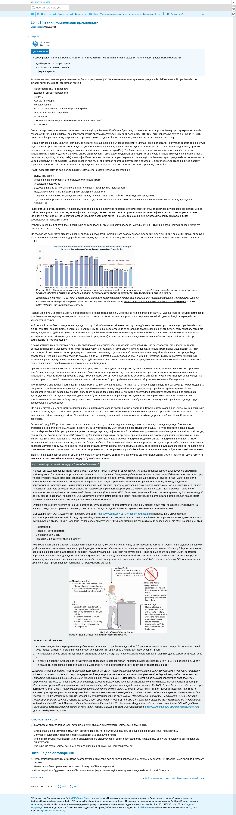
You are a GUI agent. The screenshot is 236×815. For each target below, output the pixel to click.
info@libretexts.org (145, 807)
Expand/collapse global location (203, 13)
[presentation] (148, 225)
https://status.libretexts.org (52, 810)
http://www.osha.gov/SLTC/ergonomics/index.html (125, 513)
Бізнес (61, 14)
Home (44, 14)
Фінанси (78, 14)
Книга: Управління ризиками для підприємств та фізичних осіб (125, 14)
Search (33, 7)
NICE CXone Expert (80, 798)
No (75, 786)
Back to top (36, 777)
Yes (64, 786)
